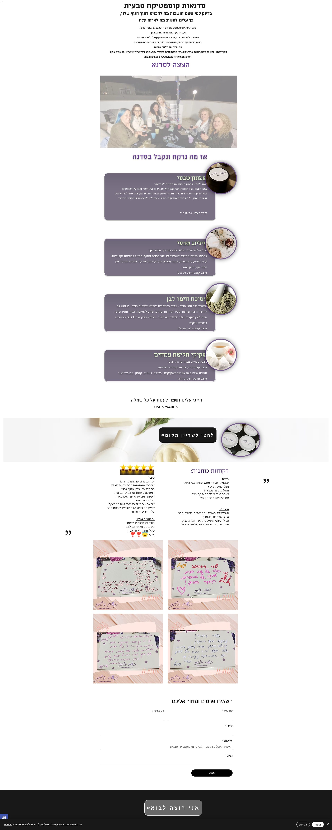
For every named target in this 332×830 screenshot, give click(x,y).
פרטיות (8, 824)
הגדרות (303, 824)
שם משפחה (158, 710)
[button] (232, 144)
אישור (318, 824)
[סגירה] (328, 824)
